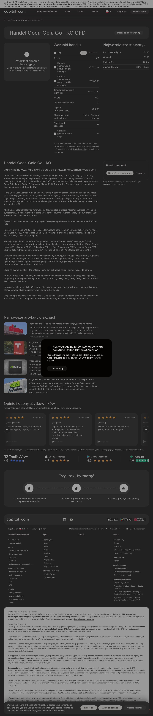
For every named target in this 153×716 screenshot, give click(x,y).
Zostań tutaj (57, 368)
